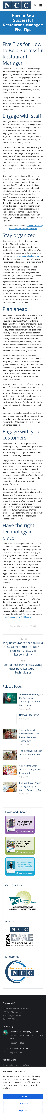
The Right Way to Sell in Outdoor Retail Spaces (30, 752)
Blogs (19, 626)
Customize (23, 1103)
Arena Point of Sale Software (18, 1065)
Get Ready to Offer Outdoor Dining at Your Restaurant (30, 769)
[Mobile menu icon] (40, 5)
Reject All (23, 1110)
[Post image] (10, 698)
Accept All (23, 1096)
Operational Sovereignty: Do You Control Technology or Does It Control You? (31, 700)
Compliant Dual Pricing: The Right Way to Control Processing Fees (30, 787)
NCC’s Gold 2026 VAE (29, 715)
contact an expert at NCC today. (17, 617)
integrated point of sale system (26, 256)
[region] (23, 1091)
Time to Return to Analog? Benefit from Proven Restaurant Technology (29, 735)
